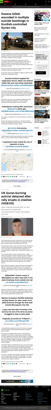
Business (3, 398)
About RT (39, 396)
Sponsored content (29, 399)
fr (10, 386)
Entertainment (16, 396)
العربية (2, 386)
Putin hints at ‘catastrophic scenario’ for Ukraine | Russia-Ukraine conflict (26, 6)
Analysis (15, 393)
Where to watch (29, 396)
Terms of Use (40, 393)
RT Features (37, 79)
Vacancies (40, 403)
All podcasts (47, 127)
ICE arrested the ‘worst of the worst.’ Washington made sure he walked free (41, 92)
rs (11, 386)
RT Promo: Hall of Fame (42, 398)
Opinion (15, 394)
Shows (14, 398)
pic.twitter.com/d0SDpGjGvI (22, 85)
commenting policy (14, 180)
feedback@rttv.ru (22, 181)
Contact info (40, 399)
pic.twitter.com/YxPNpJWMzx (18, 111)
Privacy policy (40, 394)
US (2, 366)
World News (7, 10)
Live (26, 393)
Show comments (17, 186)
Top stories (37, 11)
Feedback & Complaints (42, 401)
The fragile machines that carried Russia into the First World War (41, 121)
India (2, 401)
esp (4, 386)
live (6, 1)
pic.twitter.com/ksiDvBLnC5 (21, 130)
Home (3, 10)
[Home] (1, 1)
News (2, 393)
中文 (13, 386)
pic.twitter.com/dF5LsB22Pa (17, 147)
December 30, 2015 (24, 88)
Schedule (27, 398)
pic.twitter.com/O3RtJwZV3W (17, 321)
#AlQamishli (6, 85)
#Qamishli (12, 109)
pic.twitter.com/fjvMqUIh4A (17, 282)
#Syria (3, 111)
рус (6, 386)
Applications (28, 394)
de (8, 386)
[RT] (20, 386)
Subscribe (40, 72)
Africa (2, 399)
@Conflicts (12, 128)
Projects (15, 399)
